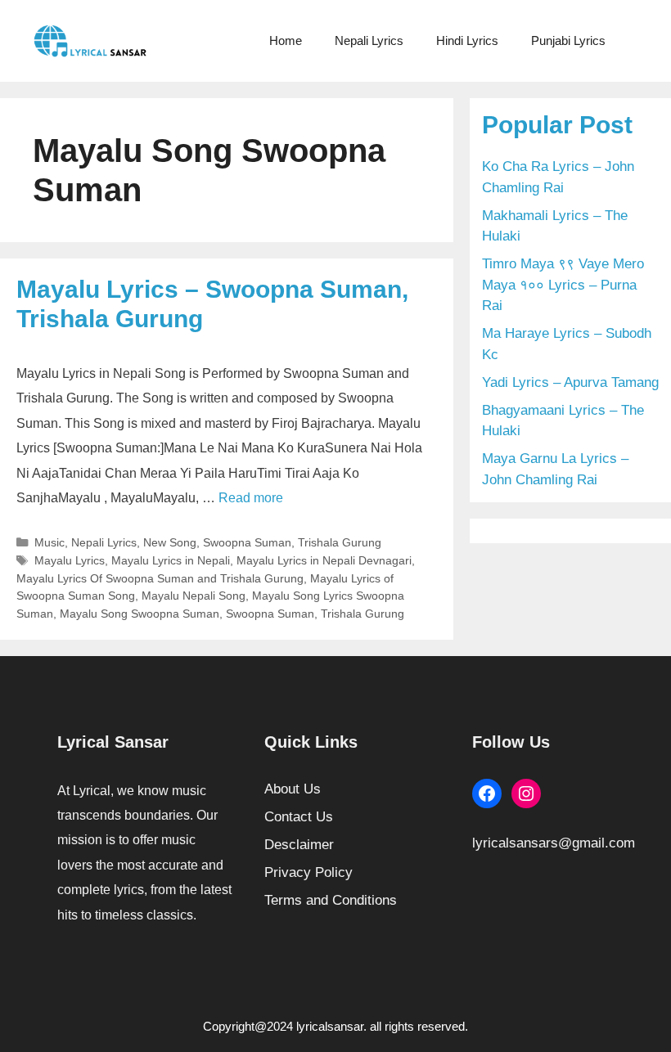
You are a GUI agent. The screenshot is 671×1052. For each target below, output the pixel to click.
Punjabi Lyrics (568, 40)
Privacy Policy (308, 872)
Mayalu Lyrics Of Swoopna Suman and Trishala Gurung (160, 578)
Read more (250, 498)
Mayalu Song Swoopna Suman (139, 613)
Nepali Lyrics (369, 40)
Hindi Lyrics (467, 40)
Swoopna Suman (247, 542)
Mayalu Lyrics (69, 560)
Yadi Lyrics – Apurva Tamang (570, 382)
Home (285, 40)
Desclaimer (299, 844)
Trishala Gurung (339, 542)
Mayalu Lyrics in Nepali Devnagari (324, 560)
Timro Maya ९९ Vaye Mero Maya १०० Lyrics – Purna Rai (563, 284)
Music (49, 542)
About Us (292, 789)
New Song (169, 542)
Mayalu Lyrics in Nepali (170, 560)
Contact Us (298, 817)
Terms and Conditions (330, 900)
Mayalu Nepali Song (193, 595)
